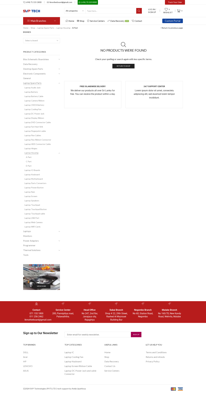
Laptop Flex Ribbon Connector (38, 140)
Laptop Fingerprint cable (35, 131)
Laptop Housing (63, 28)
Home (71, 21)
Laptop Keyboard (32, 174)
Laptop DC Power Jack (34, 113)
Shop (82, 21)
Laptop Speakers (32, 200)
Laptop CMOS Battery (34, 105)
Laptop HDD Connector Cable (38, 144)
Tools (25, 254)
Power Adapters (31, 240)
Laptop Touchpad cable (35, 213)
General (27, 78)
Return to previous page (172, 28)
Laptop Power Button (34, 187)
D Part (29, 166)
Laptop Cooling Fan (33, 109)
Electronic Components (34, 73)
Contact (138, 21)
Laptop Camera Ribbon (34, 100)
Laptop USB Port (32, 218)
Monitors (27, 236)
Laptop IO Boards (32, 170)
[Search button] (139, 11)
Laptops (27, 231)
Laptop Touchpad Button (36, 209)
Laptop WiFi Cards (32, 226)
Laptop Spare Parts (45, 28)
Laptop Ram (30, 192)
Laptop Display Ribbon (34, 118)
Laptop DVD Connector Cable (38, 122)
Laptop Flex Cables (33, 135)
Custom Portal (172, 20)
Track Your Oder (175, 2)
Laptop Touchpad (32, 205)
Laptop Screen (31, 196)
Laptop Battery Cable (34, 96)
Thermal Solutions (31, 250)
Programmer (29, 245)
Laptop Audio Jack (32, 87)
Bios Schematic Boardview (36, 59)
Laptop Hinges (31, 148)
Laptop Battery (31, 92)
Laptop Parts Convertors (35, 183)
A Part (29, 157)
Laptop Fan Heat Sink (34, 126)
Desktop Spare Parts (33, 68)
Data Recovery (119, 21)
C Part (29, 161)
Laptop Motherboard (34, 179)
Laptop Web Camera (33, 222)
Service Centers (97, 21)
